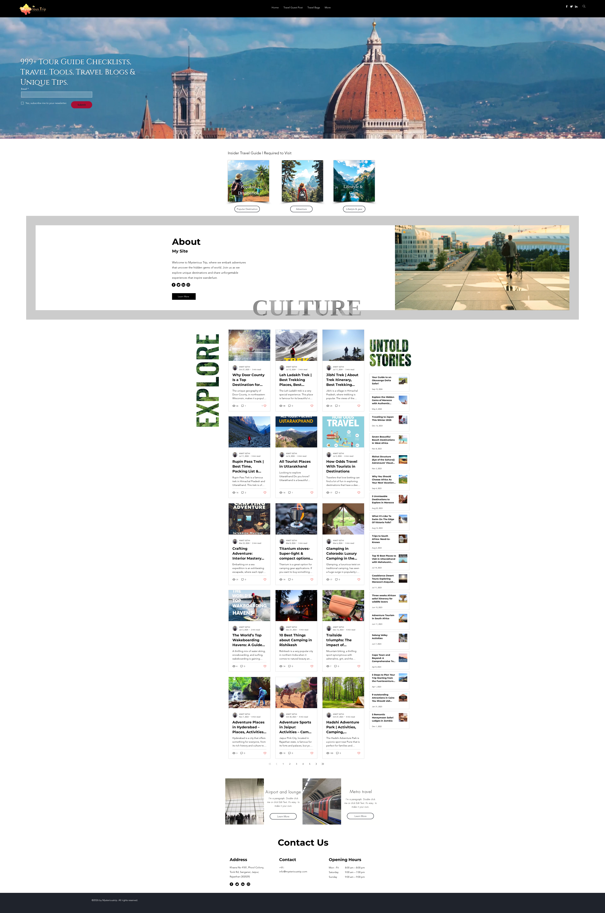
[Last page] (323, 764)
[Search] (584, 6)
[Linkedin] (576, 6)
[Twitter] (571, 6)
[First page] (270, 764)
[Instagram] (188, 285)
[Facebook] (566, 6)
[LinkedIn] (183, 285)
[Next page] (316, 764)
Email (25, 88)
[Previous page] (276, 764)
